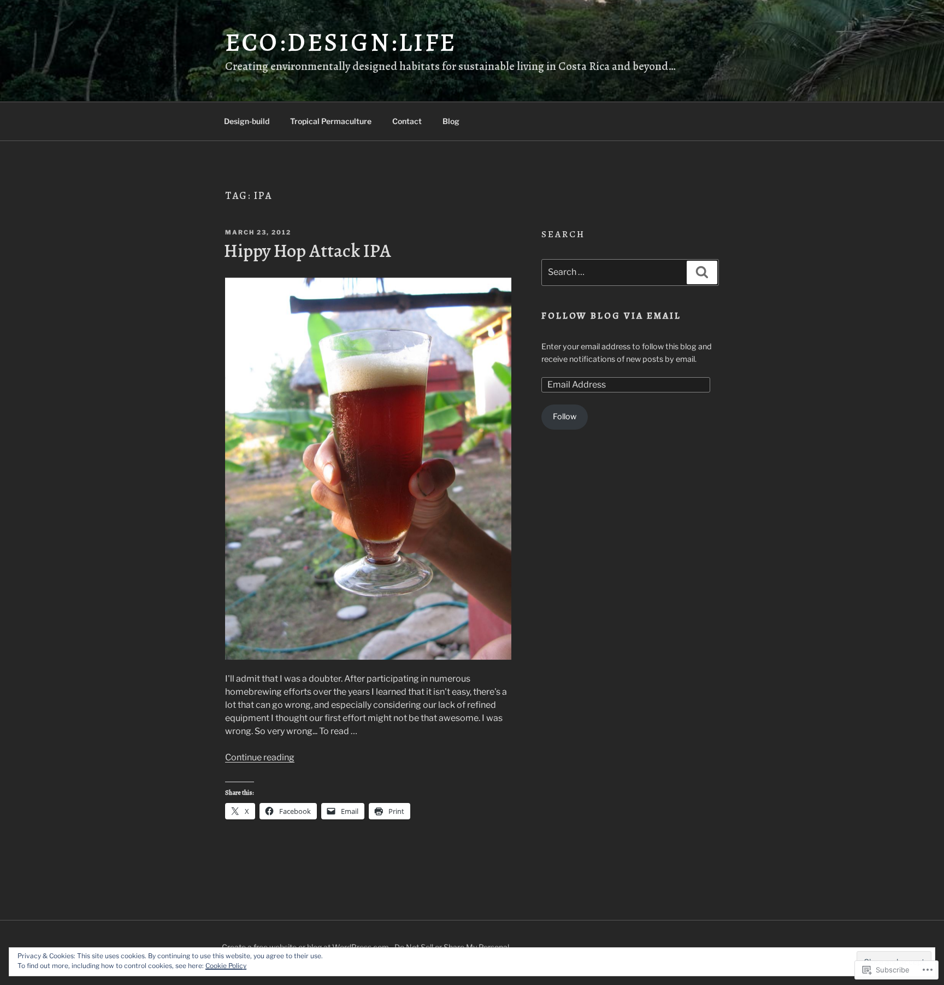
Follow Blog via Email (611, 315)
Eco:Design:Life (341, 42)
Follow (564, 416)
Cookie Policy (225, 965)
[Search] (702, 272)
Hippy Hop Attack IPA (307, 250)
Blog (450, 121)
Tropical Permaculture (330, 121)
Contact (407, 121)
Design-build (246, 121)
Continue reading (259, 757)
